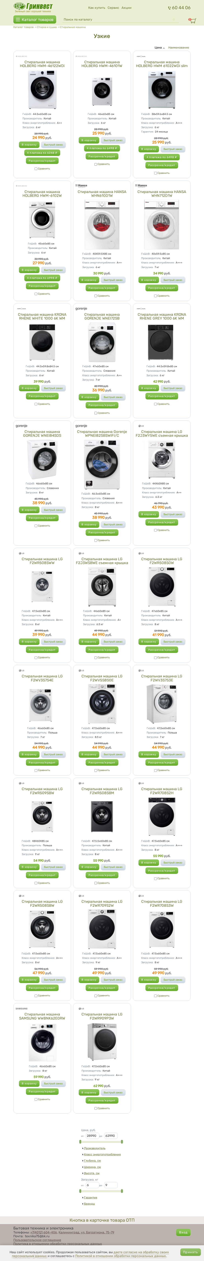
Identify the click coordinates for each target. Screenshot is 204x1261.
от (82, 1136)
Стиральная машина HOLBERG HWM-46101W (101, 64)
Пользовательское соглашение (37, 1240)
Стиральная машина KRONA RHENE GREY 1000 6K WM (162, 316)
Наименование (178, 47)
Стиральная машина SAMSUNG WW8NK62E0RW (42, 1016)
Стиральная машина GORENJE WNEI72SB (102, 316)
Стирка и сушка (47, 27)
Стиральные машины (73, 27)
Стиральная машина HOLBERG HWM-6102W (42, 194)
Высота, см (91, 1173)
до (100, 1136)
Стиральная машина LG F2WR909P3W (102, 1016)
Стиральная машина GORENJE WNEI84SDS (42, 433)
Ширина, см (92, 1167)
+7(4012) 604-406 (43, 1232)
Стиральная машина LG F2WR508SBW (42, 903)
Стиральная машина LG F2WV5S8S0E (102, 678)
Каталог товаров (37, 19)
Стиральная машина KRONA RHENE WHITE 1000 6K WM (42, 316)
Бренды (89, 1204)
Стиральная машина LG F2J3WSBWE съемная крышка (102, 561)
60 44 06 (181, 7)
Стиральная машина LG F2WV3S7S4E (42, 678)
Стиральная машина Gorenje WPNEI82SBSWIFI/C (102, 433)
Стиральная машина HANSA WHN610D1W (102, 194)
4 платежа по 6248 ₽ (42, 152)
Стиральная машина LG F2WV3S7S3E (161, 678)
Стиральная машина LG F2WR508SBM (102, 791)
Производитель (32, 118)
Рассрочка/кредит (42, 160)
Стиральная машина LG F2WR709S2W (102, 903)
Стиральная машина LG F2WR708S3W (161, 903)
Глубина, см (92, 1160)
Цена (158, 47)
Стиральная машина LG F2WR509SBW (42, 791)
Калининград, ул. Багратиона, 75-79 (86, 1232)
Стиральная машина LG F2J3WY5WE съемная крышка (162, 433)
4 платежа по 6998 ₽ (42, 277)
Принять (190, 1252)
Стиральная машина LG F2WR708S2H (161, 791)
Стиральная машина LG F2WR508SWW (42, 561)
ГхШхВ (27, 114)
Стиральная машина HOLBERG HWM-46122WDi (42, 64)
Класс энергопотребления (39, 122)
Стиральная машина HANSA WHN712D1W (161, 194)
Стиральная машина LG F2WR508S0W (161, 561)
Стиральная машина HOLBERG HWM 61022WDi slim (162, 64)
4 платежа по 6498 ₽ (102, 148)
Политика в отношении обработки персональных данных (57, 1244)
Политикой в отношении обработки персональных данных (120, 1256)
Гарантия (147, 131)
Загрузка (28, 127)
